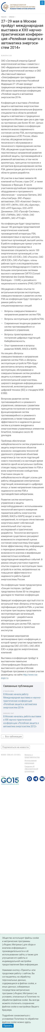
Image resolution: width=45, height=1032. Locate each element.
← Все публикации (12, 736)
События (11, 17)
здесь (28, 1022)
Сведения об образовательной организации (31, 768)
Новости (3, 17)
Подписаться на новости (15, 747)
